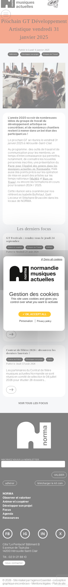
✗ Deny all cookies (51, 259)
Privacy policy (44, 321)
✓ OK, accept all (34, 314)
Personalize (26, 321)
